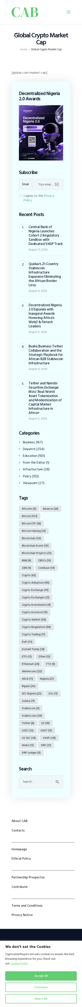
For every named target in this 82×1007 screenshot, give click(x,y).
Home (23, 50)
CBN (26, 567)
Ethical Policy (21, 858)
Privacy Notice (22, 915)
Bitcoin (29, 516)
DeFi (27, 641)
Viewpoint (30, 483)
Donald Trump (33, 649)
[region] (41, 974)
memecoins (32, 671)
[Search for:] (41, 781)
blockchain (31, 538)
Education (30, 456)
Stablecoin (31, 708)
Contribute (20, 887)
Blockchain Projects (37, 553)
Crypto (29, 575)
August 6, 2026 (38, 290)
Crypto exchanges (35, 597)
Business (29, 442)
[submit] (56, 184)
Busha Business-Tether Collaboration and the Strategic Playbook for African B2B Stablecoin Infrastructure (46, 354)
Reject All (41, 998)
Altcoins (29, 508)
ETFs (27, 656)
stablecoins (32, 715)
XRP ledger (31, 752)
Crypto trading (33, 634)
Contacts (18, 830)
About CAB (20, 821)
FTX (50, 663)
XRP (46, 745)
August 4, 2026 (38, 368)
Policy (27, 476)
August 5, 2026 (38, 331)
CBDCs (44, 560)
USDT (46, 730)
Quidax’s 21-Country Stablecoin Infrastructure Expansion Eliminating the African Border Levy (45, 274)
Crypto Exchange (35, 590)
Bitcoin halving (34, 530)
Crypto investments (36, 604)
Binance (50, 508)
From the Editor (34, 462)
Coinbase (46, 567)
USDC (28, 730)
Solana (28, 700)
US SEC (29, 737)
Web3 (28, 745)
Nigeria (47, 678)
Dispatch (29, 449)
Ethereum (30, 663)
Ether (44, 656)
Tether (28, 723)
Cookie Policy (19, 963)
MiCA (27, 678)
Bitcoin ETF (31, 523)
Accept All (41, 975)
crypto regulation (36, 627)
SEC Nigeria (31, 693)
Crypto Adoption (35, 582)
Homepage (19, 849)
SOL (53, 693)
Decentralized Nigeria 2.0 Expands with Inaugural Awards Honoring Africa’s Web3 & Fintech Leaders (45, 315)
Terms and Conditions (27, 905)
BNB (26, 560)
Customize (41, 987)
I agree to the (39, 198)
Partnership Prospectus (28, 877)
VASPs (49, 737)
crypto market (34, 619)
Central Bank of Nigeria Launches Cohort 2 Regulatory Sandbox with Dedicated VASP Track (45, 235)
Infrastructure (33, 469)
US (45, 723)
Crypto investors (35, 612)
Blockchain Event (35, 545)
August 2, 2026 (38, 418)
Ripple (28, 686)
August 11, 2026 (38, 249)
